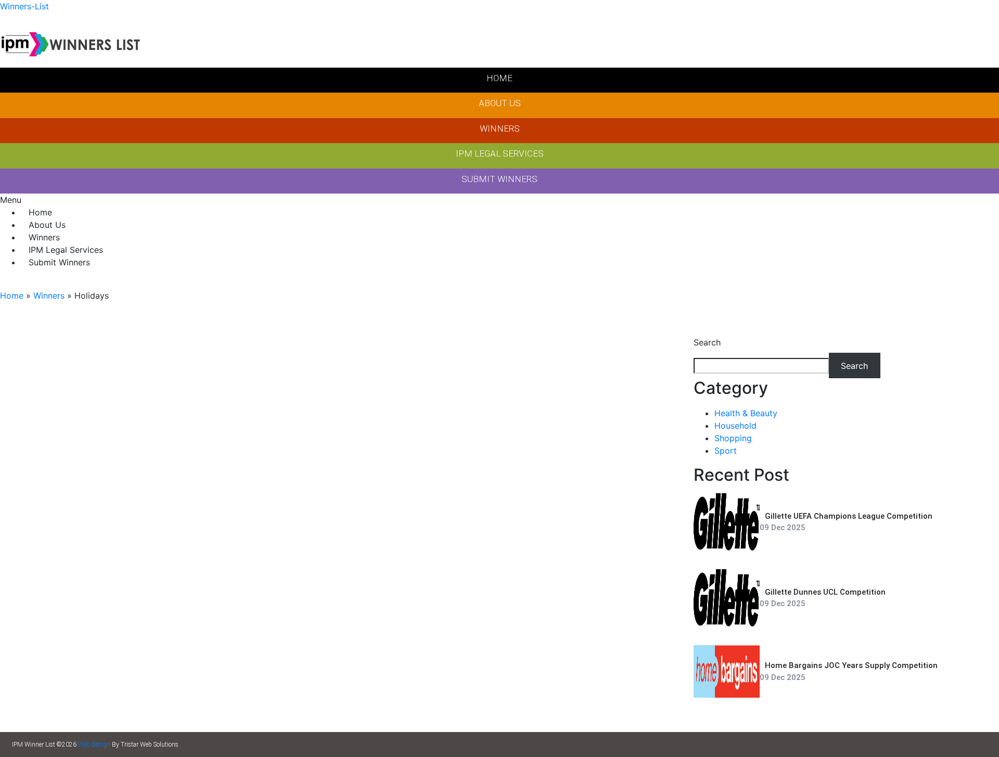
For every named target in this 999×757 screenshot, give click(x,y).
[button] (499, 200)
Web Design (94, 744)
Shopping (733, 438)
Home (11, 295)
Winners (49, 295)
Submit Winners (59, 262)
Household (735, 425)
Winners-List (24, 6)
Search (707, 342)
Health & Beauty (745, 413)
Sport (725, 450)
